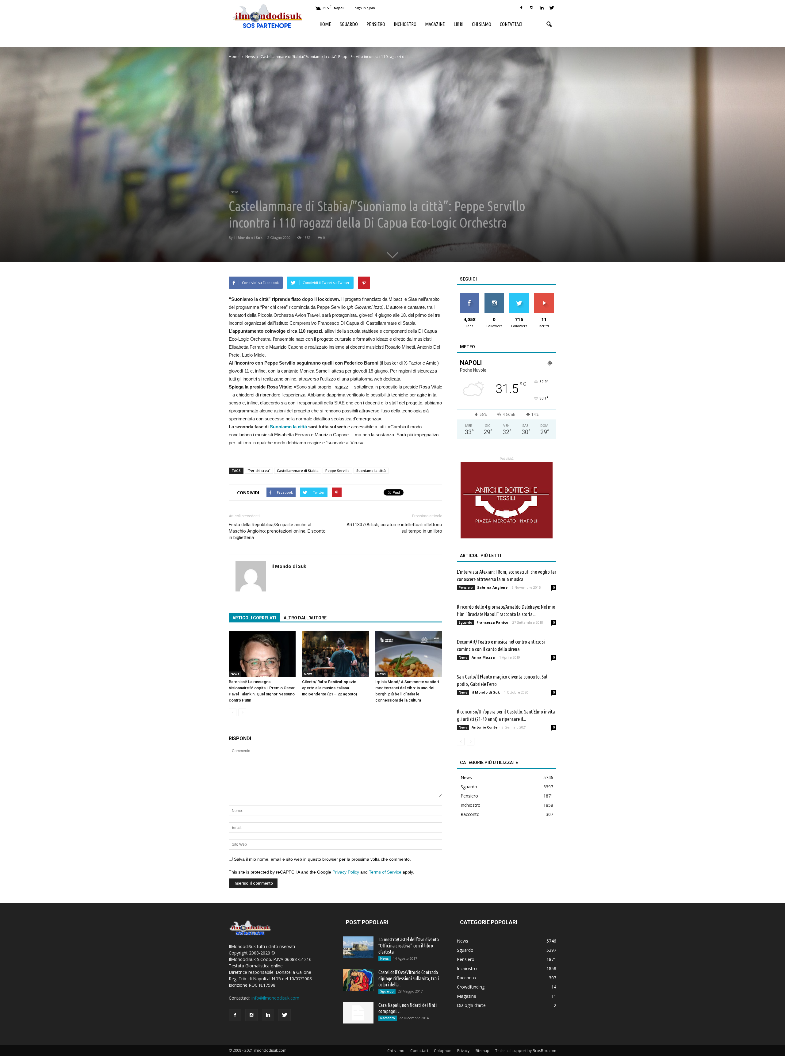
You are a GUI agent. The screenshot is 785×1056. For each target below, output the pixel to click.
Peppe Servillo (337, 470)
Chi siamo (481, 24)
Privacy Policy (345, 872)
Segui (494, 295)
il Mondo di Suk (248, 237)
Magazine (435, 24)
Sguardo (349, 24)
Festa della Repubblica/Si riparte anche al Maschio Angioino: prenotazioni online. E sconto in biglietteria (277, 531)
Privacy (463, 1050)
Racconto (470, 814)
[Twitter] (551, 8)
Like (469, 295)
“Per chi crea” (258, 470)
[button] (549, 24)
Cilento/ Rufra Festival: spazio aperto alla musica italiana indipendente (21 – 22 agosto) (329, 687)
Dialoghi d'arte (471, 1005)
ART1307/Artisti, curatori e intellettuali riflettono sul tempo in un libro (394, 528)
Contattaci (511, 24)
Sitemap (482, 1050)
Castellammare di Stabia (298, 470)
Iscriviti (544, 295)
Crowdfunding (470, 987)
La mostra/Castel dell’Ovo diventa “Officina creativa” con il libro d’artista (408, 946)
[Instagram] (531, 8)
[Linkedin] (541, 8)
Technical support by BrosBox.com (525, 1050)
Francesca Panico (492, 622)
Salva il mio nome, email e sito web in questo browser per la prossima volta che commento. (322, 859)
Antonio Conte (484, 727)
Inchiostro (405, 24)
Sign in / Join (365, 8)
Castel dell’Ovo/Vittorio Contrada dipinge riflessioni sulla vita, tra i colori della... (408, 978)
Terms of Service (385, 872)
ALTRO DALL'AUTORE (305, 617)
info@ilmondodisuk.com (275, 998)
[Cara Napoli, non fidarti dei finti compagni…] (358, 1012)
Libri (458, 24)
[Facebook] (521, 8)
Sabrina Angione (492, 587)
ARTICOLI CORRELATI (254, 617)
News (234, 192)
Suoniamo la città (288, 426)
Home (325, 24)
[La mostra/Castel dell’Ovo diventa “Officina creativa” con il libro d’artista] (358, 947)
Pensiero (375, 24)
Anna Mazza (483, 657)
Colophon (442, 1050)
